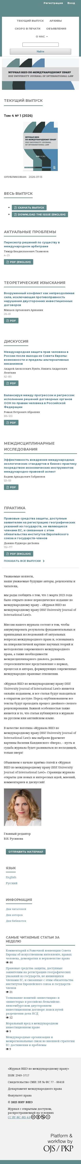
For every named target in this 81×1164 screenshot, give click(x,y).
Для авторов (14, 915)
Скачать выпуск (30, 207)
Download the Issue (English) (41, 214)
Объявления (56, 28)
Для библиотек (16, 921)
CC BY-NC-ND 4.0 (19, 1117)
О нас (41, 36)
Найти (40, 51)
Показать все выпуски (22, 560)
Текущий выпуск (30, 20)
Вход (71, 3)
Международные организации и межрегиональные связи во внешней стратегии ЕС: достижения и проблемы (40, 1041)
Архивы (56, 20)
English (11, 877)
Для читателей (16, 909)
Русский (11, 883)
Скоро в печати (27, 28)
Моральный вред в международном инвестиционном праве (32, 1025)
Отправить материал (25, 851)
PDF (12, 320)
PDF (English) (20, 261)
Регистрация (53, 3)
